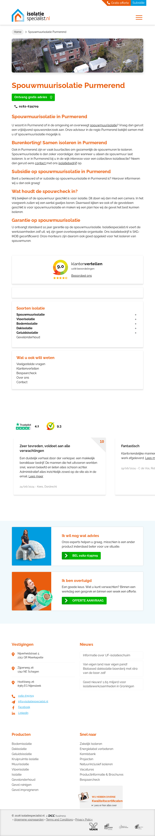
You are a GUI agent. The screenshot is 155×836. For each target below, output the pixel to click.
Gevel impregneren (25, 790)
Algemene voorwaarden (29, 819)
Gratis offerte (119, 3)
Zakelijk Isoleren (91, 744)
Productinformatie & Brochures (101, 774)
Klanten (86, 264)
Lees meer (36, 476)
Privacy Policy (84, 819)
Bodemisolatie (27, 323)
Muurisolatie (20, 764)
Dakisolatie (24, 328)
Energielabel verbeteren (96, 749)
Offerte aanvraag (88, 600)
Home (17, 31)
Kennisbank (88, 754)
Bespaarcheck (26, 373)
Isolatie (17, 774)
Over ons (22, 377)
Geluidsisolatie (27, 332)
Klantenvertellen (27, 368)
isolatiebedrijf (67, 163)
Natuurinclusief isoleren (96, 764)
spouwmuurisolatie (103, 125)
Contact (21, 382)
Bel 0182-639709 (85, 555)
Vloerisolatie (25, 319)
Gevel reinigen (21, 785)
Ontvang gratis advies (30, 97)
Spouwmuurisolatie (30, 314)
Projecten (86, 759)
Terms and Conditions (59, 819)
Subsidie (138, 3)
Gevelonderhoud (28, 337)
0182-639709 (29, 106)
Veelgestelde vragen (30, 364)
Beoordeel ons (81, 275)
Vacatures (87, 769)
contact (40, 163)
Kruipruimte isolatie (25, 759)
